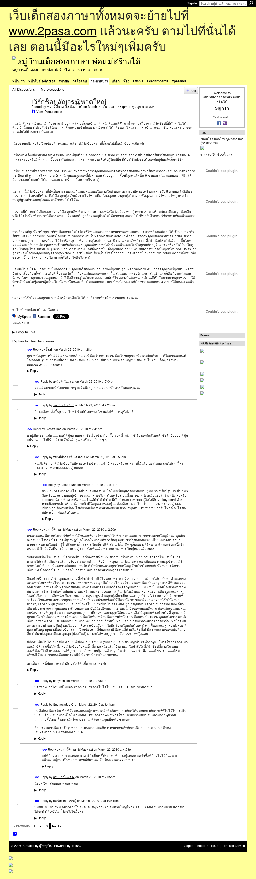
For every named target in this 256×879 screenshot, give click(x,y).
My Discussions (52, 89)
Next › (56, 826)
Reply (32, 370)
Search (251, 3)
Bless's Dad (54, 428)
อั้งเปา (50, 349)
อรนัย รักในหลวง (64, 381)
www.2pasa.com (53, 30)
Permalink (30, 349)
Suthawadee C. (63, 704)
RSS (15, 834)
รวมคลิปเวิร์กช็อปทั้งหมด (216, 154)
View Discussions (49, 111)
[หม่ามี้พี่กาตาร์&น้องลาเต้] (20, 112)
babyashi (59, 680)
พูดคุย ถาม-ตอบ (143, 106)
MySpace (24, 316)
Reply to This (23, 331)
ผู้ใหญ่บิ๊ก (45, 845)
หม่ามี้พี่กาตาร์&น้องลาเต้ (64, 106)
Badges (188, 845)
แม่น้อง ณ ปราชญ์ (64, 800)
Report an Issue (207, 845)
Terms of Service (233, 845)
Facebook (45, 316)
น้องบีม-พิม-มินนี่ (63, 405)
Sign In (192, 3)
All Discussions (23, 89)
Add (193, 90)
